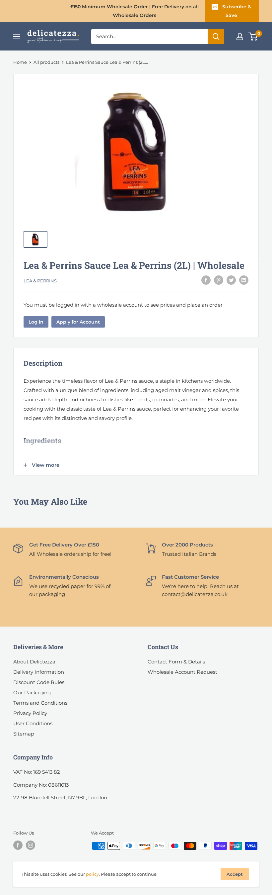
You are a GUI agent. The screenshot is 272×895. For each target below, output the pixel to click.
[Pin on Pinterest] (218, 280)
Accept (235, 874)
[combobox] (149, 36)
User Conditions (32, 723)
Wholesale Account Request (182, 672)
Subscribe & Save (236, 11)
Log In (36, 322)
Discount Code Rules (38, 682)
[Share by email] (243, 280)
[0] (253, 37)
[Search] (216, 36)
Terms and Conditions (40, 703)
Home (20, 62)
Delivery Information (38, 672)
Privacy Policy (30, 713)
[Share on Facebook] (206, 280)
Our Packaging (32, 692)
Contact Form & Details (176, 661)
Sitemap (23, 734)
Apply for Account (78, 322)
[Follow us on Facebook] (18, 845)
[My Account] (240, 36)
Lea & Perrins (40, 280)
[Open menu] (16, 36)
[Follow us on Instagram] (30, 845)
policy (92, 874)
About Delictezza (34, 661)
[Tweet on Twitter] (231, 280)
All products (46, 62)
